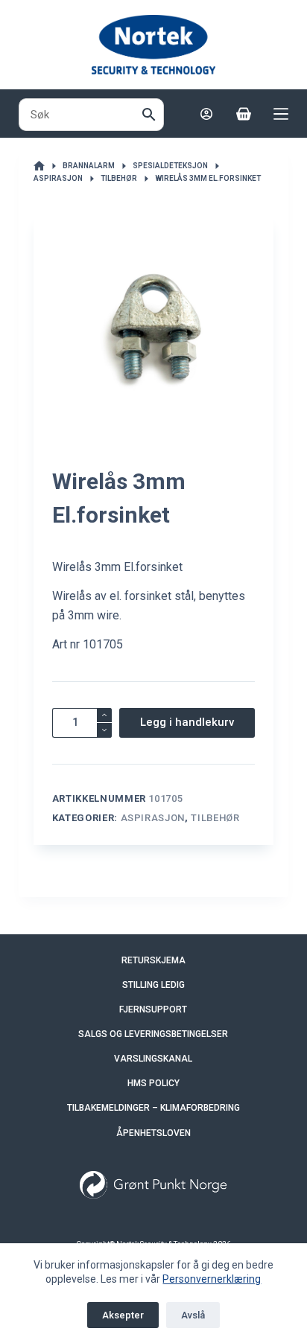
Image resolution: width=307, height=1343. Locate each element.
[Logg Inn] (206, 114)
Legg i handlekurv (187, 722)
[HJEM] (39, 166)
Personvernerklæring (211, 1279)
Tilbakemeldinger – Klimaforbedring (153, 1108)
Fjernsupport (153, 1009)
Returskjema (153, 960)
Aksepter (123, 1315)
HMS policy (153, 1083)
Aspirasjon (153, 817)
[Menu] (280, 113)
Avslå (193, 1315)
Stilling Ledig (153, 985)
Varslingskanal (153, 1058)
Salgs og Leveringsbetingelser (153, 1034)
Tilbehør (215, 817)
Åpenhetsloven (153, 1133)
